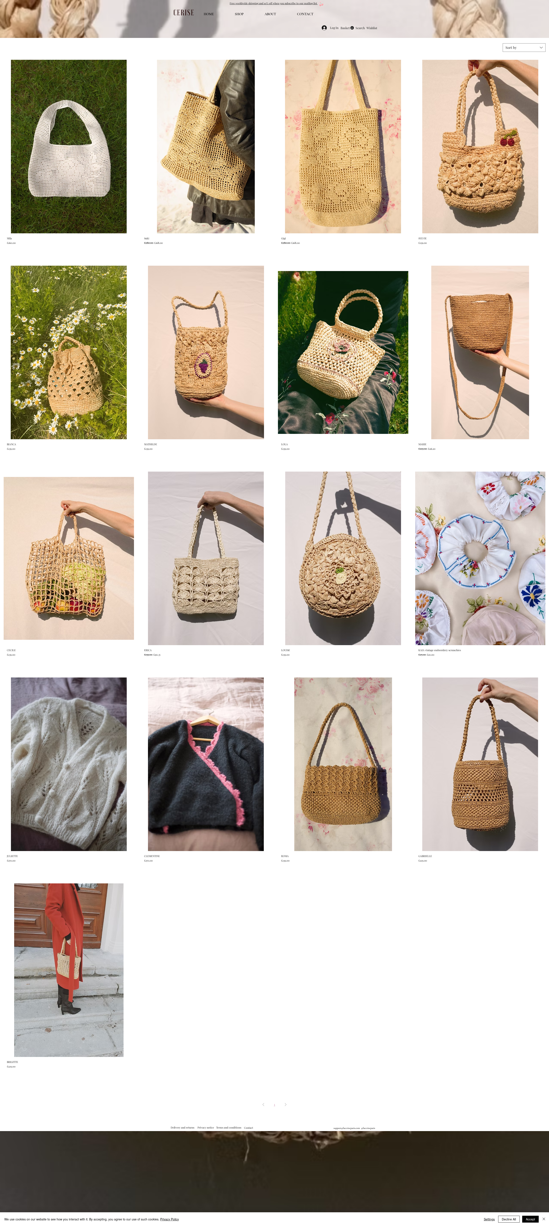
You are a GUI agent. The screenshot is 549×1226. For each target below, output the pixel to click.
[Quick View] (69, 146)
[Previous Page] (263, 1104)
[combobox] (524, 47)
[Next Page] (285, 1104)
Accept (530, 1219)
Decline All (509, 1219)
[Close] (543, 1219)
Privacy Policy (169, 1219)
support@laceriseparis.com (346, 1128)
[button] (274, 3)
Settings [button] (489, 1219)
